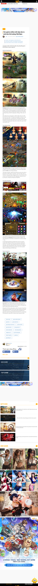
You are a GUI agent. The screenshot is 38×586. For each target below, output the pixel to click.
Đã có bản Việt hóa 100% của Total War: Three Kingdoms (14, 42)
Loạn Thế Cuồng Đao (17, 332)
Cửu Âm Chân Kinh (9, 329)
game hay (16, 335)
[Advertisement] (19, 20)
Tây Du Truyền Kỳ (8, 335)
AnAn (6, 36)
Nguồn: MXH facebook (19, 36)
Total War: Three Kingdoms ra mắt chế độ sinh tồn (13, 40)
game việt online (8, 327)
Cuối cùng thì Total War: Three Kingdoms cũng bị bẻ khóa (14, 41)
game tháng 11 (8, 337)
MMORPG (10, 343)
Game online (8, 319)
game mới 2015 (19, 324)
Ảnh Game (4, 446)
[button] (28, 368)
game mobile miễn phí (16, 319)
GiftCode (4, 404)
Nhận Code (26, 409)
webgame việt (8, 332)
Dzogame (9, 344)
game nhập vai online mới (10, 324)
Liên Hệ (7, 584)
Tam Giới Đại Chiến (18, 329)
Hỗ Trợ (10, 584)
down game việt (16, 327)
